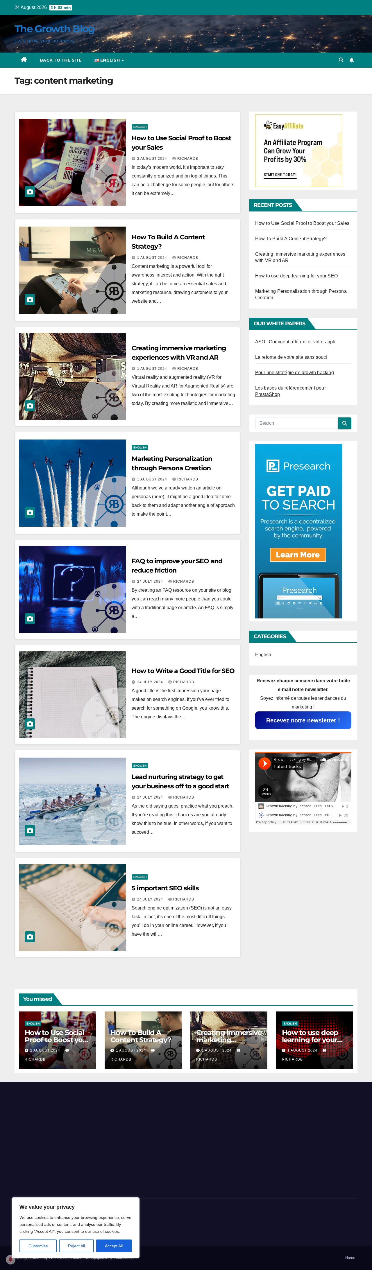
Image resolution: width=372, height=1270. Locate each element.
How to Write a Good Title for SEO (183, 671)
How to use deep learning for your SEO (296, 275)
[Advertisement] (69, 1138)
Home (350, 1257)
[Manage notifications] (10, 1259)
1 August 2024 (152, 258)
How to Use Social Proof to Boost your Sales (302, 223)
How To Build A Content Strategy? (291, 238)
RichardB (187, 159)
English (139, 126)
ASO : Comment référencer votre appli (295, 341)
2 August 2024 (152, 159)
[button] (341, 60)
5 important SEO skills (165, 888)
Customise (38, 1246)
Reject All (76, 1246)
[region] (76, 1227)
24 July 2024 (150, 582)
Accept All (114, 1246)
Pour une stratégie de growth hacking (294, 372)
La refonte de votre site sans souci (291, 357)
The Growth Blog (55, 29)
